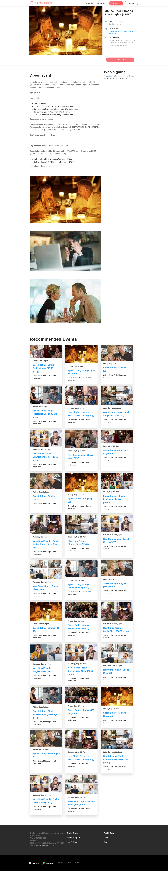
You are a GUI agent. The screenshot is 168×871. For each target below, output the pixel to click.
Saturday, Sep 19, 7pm (112, 624)
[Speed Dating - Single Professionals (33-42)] (81, 610)
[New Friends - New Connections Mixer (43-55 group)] (46, 438)
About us (107, 838)
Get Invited (120, 60)
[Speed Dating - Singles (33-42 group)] (117, 436)
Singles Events (72, 833)
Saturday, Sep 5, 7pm (76, 408)
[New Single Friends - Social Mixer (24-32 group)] (81, 395)
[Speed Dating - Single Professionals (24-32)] (81, 568)
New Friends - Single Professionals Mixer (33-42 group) (116, 759)
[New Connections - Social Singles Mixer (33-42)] (117, 395)
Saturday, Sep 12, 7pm (42, 537)
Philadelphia (89, 3)
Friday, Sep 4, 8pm (40, 361)
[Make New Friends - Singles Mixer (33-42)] (81, 524)
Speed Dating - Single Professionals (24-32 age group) (45, 413)
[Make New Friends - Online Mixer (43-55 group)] (46, 783)
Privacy (60, 863)
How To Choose (72, 842)
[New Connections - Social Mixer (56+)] (81, 439)
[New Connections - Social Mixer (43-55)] (117, 523)
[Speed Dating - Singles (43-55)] (81, 482)
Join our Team (101, 3)
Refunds (78, 863)
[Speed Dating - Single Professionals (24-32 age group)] (46, 395)
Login (111, 76)
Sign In (131, 3)
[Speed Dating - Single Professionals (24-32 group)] (117, 481)
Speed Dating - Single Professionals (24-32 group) (114, 499)
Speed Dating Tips (73, 838)
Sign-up (118, 76)
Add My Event (109, 833)
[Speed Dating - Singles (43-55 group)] (81, 354)
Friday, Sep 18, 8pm (76, 580)
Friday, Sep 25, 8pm (41, 707)
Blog (105, 842)
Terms (69, 863)
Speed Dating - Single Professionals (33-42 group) (43, 368)
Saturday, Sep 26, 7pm (77, 752)
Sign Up (116, 3)
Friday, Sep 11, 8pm (111, 446)
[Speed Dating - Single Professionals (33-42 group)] (46, 351)
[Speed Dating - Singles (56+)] (117, 353)
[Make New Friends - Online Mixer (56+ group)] (81, 784)
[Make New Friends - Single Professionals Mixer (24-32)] (46, 524)
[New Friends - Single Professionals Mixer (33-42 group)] (117, 739)
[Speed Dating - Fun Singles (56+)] (46, 738)
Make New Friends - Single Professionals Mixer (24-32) (46, 544)
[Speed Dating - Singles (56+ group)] (117, 568)
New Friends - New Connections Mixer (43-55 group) (45, 456)
